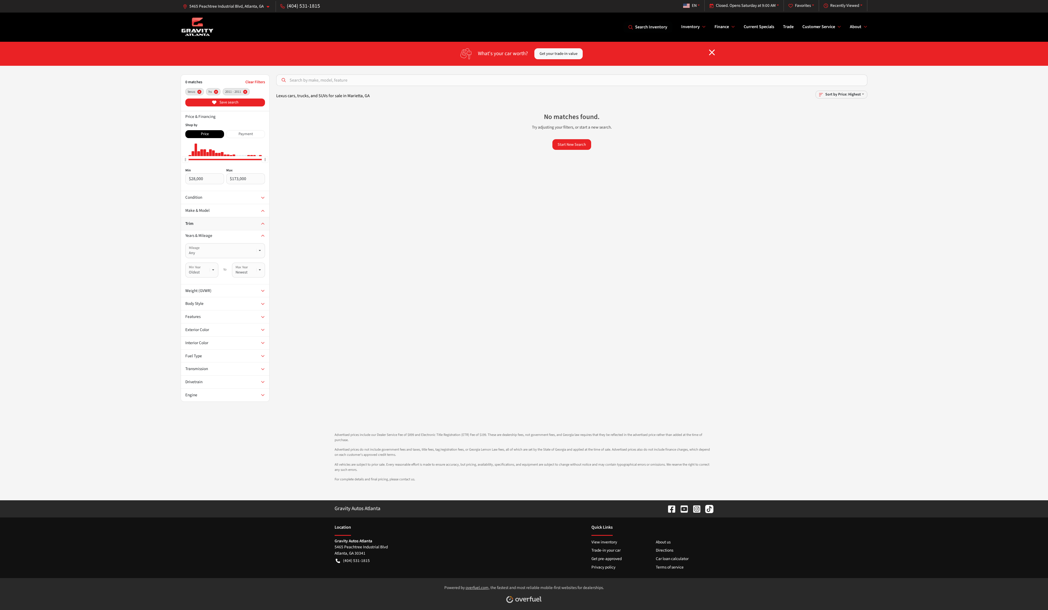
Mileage (194, 247)
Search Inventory (651, 27)
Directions (664, 550)
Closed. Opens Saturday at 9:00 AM (746, 5)
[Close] (712, 52)
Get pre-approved (606, 559)
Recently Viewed (844, 5)
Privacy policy (603, 567)
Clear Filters (255, 82)
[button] (228, 6)
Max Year (242, 267)
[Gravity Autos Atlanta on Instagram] (694, 508)
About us (663, 542)
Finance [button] (721, 27)
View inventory (604, 542)
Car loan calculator (672, 559)
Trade (788, 27)
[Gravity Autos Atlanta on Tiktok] (707, 508)
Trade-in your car (606, 550)
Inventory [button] (690, 27)
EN (694, 5)
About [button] (855, 27)
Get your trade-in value (558, 53)
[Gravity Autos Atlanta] (197, 27)
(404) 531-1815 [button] (303, 6)
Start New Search (572, 144)
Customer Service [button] (818, 27)
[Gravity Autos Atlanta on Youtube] (682, 508)
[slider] (185, 159)
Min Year (195, 267)
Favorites (803, 5)
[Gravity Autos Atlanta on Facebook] (669, 508)
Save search (229, 102)
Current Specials (759, 27)
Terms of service (670, 567)
